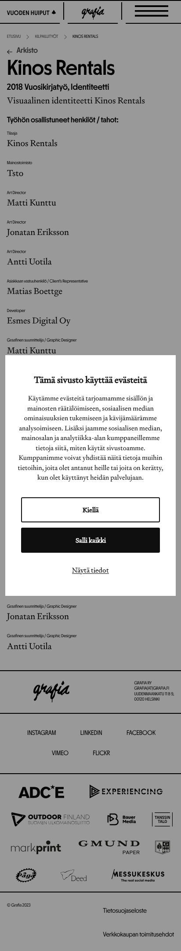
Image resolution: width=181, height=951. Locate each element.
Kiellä (91, 509)
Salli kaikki (91, 540)
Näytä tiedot (90, 570)
